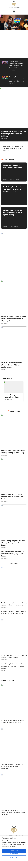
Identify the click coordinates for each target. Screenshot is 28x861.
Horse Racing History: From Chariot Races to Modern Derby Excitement (12, 497)
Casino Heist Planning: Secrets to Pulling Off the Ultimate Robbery (13, 133)
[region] (14, 848)
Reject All (14, 857)
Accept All (14, 850)
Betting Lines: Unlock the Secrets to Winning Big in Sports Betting (12, 213)
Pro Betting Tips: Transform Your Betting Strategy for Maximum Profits (13, 189)
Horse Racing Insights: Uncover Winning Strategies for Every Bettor (13, 543)
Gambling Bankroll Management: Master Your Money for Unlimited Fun (17, 79)
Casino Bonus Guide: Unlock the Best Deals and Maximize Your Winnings (13, 52)
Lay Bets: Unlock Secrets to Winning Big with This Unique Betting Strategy (12, 365)
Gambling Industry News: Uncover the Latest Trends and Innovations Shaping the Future (13, 812)
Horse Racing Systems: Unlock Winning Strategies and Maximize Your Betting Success (13, 666)
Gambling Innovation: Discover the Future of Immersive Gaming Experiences (12, 766)
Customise (14, 854)
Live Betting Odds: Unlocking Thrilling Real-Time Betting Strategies (13, 271)
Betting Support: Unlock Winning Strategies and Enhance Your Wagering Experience (13, 319)
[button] (14, 11)
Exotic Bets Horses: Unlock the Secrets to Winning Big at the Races (12, 554)
